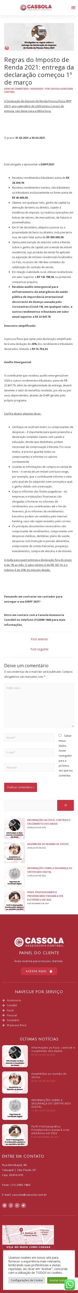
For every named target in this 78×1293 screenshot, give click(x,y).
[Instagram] (17, 1205)
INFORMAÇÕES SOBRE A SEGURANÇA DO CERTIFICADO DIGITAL (51, 1103)
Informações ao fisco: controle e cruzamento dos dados (53, 1049)
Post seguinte (39, 649)
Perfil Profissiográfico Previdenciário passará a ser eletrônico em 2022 (45, 896)
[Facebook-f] (10, 1205)
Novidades (37, 88)
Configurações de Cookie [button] (27, 1280)
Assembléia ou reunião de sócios (48, 844)
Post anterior (39, 639)
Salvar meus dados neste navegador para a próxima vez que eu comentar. (66, 755)
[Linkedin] (4, 1205)
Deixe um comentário (16, 88)
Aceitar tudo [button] (57, 1280)
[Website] (29, 768)
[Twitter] (23, 1205)
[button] (73, 7)
